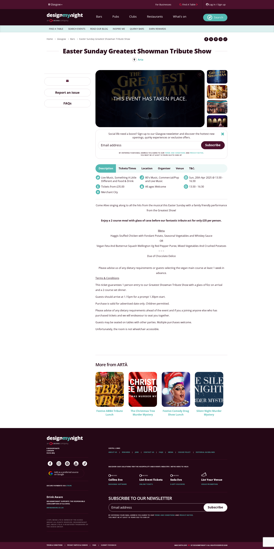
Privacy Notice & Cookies (77, 545)
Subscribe (213, 145)
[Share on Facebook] (206, 39)
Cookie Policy (184, 452)
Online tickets (146, 484)
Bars (99, 16)
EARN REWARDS (157, 28)
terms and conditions (175, 153)
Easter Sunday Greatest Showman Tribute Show (104, 38)
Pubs (115, 16)
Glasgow (61, 38)
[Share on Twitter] (211, 39)
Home (50, 38)
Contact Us (149, 452)
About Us (112, 452)
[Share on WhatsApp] (221, 39)
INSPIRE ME (119, 28)
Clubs (133, 16)
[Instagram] (58, 463)
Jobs (137, 452)
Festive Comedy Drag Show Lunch (176, 412)
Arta (140, 59)
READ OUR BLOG (99, 28)
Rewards (126, 452)
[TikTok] (84, 463)
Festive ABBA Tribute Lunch (109, 412)
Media (170, 452)
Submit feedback (108, 545)
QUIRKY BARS (137, 28)
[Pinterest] (67, 463)
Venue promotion (209, 484)
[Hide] (222, 133)
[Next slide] (221, 394)
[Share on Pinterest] (216, 39)
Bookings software (117, 484)
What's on (179, 16)
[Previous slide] (102, 394)
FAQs (67, 103)
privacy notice (196, 153)
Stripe (69, 485)
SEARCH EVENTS (76, 28)
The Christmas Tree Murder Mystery (143, 412)
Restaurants (155, 16)
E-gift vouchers (177, 484)
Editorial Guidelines (205, 452)
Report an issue (67, 92)
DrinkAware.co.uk (55, 508)
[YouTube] (76, 463)
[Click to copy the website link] (225, 39)
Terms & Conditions (55, 545)
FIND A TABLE (56, 28)
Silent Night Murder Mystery (209, 412)
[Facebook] (50, 463)
